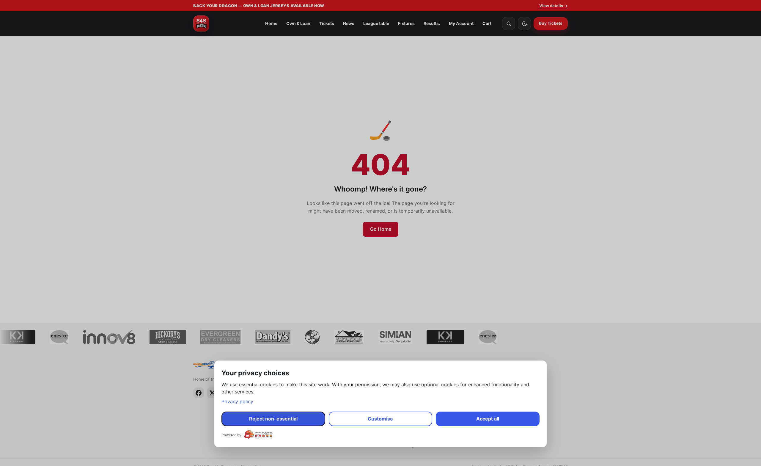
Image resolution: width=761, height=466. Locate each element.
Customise (380, 419)
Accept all (487, 419)
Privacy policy (237, 401)
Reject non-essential (273, 419)
